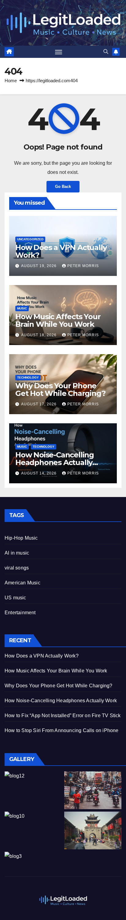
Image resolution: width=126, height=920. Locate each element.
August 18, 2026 (39, 335)
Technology (28, 377)
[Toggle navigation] (58, 52)
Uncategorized (30, 239)
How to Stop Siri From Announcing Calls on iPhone (62, 730)
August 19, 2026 (39, 266)
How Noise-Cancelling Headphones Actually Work (54, 462)
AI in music (17, 552)
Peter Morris (83, 266)
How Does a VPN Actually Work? (60, 251)
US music (15, 597)
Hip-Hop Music (21, 538)
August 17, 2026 (39, 404)
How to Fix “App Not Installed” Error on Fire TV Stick (63, 715)
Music (22, 308)
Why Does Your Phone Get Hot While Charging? (60, 389)
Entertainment (20, 612)
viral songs (17, 567)
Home (11, 80)
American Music (22, 582)
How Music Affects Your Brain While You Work (58, 320)
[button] (105, 51)
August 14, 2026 (39, 473)
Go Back (63, 186)
